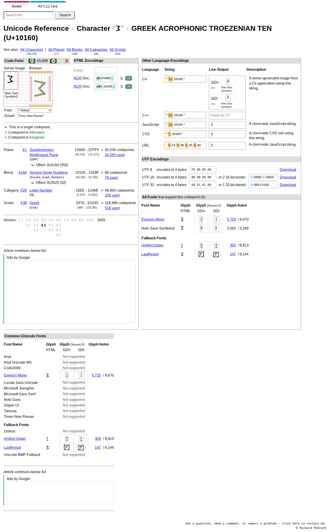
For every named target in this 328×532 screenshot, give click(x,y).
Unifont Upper (152, 245)
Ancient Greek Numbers (49, 172)
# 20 (24, 190)
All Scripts (118, 50)
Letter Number (41, 190)
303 (233, 245)
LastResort (150, 254)
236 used (112, 195)
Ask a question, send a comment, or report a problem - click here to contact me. (255, 523)
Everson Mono (152, 219)
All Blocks (75, 50)
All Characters (31, 50)
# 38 (24, 203)
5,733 (231, 219)
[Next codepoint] (53, 61)
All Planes (56, 50)
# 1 (25, 150)
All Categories (96, 50)
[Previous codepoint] (32, 61)
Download (288, 170)
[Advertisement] (71, 291)
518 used (112, 208)
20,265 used (115, 155)
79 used (111, 178)
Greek (34, 203)
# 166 (23, 172)
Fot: (8, 110)
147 (233, 254)
